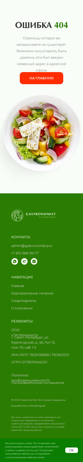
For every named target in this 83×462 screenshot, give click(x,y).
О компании (22, 308)
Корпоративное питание (32, 293)
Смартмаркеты (23, 301)
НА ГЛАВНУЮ (41, 78)
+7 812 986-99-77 (25, 253)
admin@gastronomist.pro (31, 246)
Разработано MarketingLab (28, 405)
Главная (17, 286)
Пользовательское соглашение (37, 383)
